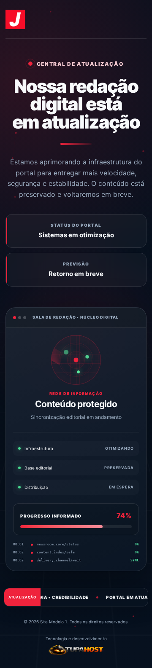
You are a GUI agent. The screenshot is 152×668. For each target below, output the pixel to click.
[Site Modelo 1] (15, 19)
